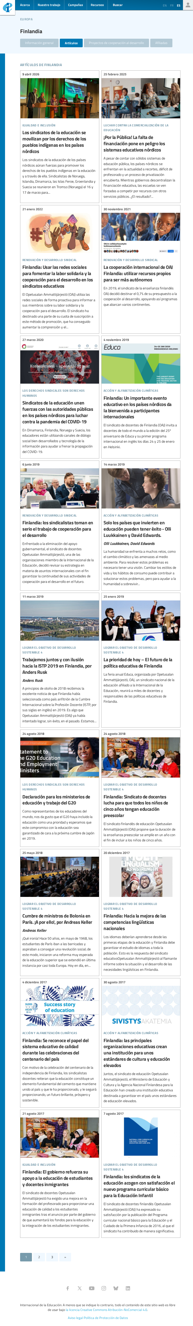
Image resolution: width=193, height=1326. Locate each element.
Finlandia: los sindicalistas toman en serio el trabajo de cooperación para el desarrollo (59, 524)
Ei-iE (7, 8)
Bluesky (116, 1288)
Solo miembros (188, 5)
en (165, 5)
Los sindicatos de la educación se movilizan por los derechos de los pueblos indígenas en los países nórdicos (59, 134)
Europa (26, 18)
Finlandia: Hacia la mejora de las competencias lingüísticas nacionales (141, 912)
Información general (39, 42)
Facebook (68, 1288)
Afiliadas (161, 42)
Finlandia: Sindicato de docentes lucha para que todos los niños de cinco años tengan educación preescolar (141, 787)
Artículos (71, 42)
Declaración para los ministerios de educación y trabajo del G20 (59, 787)
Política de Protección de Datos (106, 1317)
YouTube (92, 1288)
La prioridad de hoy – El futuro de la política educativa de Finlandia (141, 650)
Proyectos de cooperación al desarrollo (116, 42)
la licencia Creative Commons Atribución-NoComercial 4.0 (106, 1309)
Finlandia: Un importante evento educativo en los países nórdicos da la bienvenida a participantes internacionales (141, 394)
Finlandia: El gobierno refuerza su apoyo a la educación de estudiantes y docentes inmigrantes (59, 1170)
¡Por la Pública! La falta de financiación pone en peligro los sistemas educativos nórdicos (141, 136)
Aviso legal (75, 1317)
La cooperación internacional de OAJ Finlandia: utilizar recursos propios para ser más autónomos (141, 257)
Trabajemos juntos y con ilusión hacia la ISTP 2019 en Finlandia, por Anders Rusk (59, 659)
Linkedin (128, 1288)
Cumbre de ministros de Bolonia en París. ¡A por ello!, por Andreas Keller (59, 910)
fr (171, 5)
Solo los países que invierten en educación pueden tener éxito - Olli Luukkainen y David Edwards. (141, 525)
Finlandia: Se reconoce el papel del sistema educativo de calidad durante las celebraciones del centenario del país (59, 1041)
